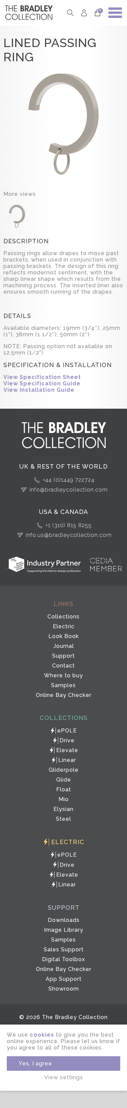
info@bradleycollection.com (68, 490)
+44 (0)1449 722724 (68, 480)
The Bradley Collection (28, 12)
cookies (42, 1035)
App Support (64, 979)
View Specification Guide (42, 383)
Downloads (64, 920)
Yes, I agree (35, 1063)
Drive (67, 740)
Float (63, 789)
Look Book (63, 636)
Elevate (67, 750)
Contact (63, 665)
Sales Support (64, 949)
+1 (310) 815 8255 (68, 525)
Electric (64, 626)
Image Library (63, 930)
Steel (63, 819)
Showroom (63, 989)
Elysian (63, 809)
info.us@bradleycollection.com (69, 535)
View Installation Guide (39, 390)
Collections (63, 616)
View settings (63, 1077)
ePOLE (67, 730)
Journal (64, 646)
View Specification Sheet (42, 377)
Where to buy (63, 675)
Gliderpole (64, 770)
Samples (63, 685)
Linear (67, 760)
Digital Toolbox (63, 959)
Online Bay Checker (63, 695)
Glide (63, 779)
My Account (84, 13)
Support (63, 656)
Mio (64, 799)
